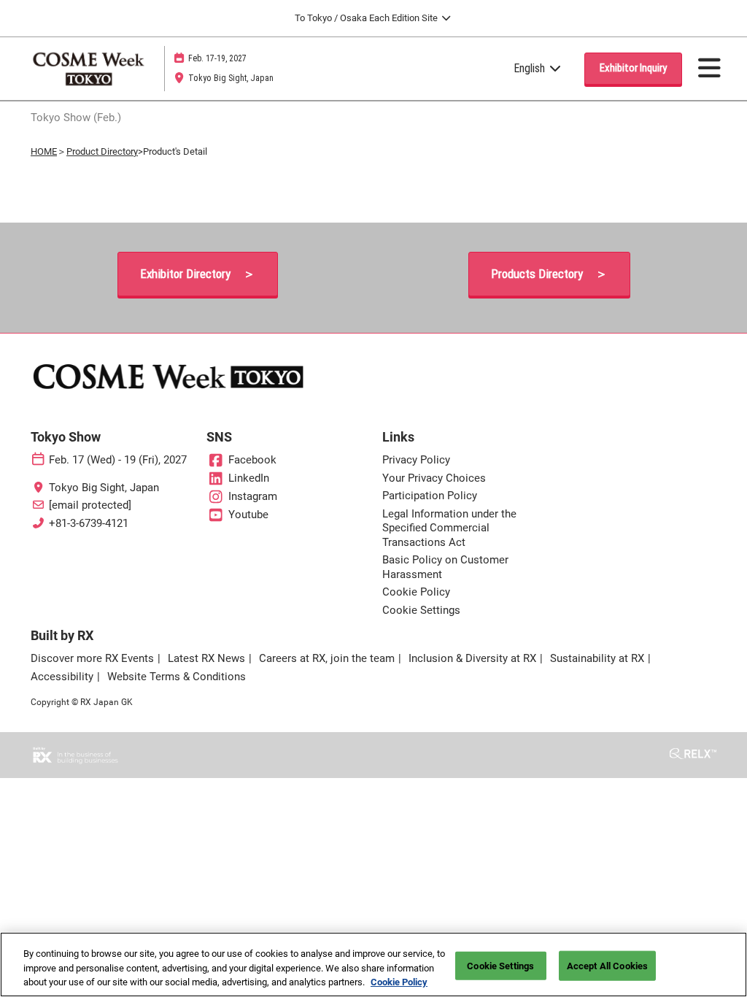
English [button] (531, 68)
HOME (44, 151)
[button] (633, 69)
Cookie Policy (399, 982)
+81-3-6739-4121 (88, 523)
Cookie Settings (500, 965)
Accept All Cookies (607, 965)
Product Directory (102, 151)
